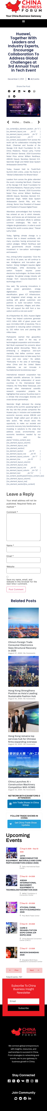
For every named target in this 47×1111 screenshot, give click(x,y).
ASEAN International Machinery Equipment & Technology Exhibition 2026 (21, 885)
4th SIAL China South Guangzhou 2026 (30, 909)
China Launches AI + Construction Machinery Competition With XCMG (21, 784)
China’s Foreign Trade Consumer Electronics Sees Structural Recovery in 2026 (22, 646)
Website (10, 566)
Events (36, 79)
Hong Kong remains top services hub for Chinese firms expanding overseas (22, 739)
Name (10, 545)
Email (10, 556)
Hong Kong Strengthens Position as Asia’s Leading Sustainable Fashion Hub (22, 693)
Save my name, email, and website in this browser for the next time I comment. (22, 581)
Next (32, 970)
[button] (23, 21)
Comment (12, 512)
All (32, 79)
